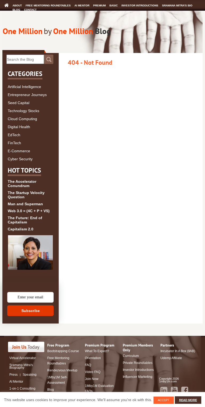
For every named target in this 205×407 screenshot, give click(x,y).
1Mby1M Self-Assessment (57, 380)
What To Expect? (97, 351)
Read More (188, 400)
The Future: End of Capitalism (25, 220)
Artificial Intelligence (24, 87)
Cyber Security (20, 159)
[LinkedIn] (164, 390)
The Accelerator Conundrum (22, 183)
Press (13, 374)
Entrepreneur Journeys (27, 95)
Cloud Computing (22, 119)
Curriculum (131, 356)
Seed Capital (18, 103)
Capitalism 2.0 (20, 229)
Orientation (93, 358)
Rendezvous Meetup (62, 370)
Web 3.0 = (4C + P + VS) (29, 211)
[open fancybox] (30, 252)
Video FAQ (92, 372)
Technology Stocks (23, 111)
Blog (16, 9)
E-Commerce (19, 151)
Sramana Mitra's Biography (21, 366)
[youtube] (174, 390)
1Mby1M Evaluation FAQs (99, 388)
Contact (30, 9)
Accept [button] (163, 400)
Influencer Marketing (137, 377)
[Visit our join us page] (26, 347)
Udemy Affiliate (171, 358)
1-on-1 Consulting (22, 388)
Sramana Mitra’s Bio (177, 5)
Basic (113, 5)
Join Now (91, 379)
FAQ (88, 365)
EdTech (14, 135)
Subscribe (30, 311)
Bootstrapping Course (63, 351)
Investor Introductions (139, 5)
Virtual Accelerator (22, 358)
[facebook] (185, 390)
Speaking (30, 374)
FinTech (14, 143)
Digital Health (19, 127)
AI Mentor (81, 5)
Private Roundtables (137, 363)
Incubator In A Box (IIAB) (177, 351)
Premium (99, 5)
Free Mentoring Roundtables (48, 5)
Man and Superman (25, 204)
